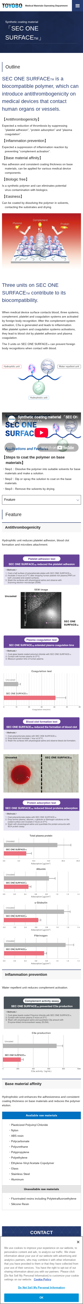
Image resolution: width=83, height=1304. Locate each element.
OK (41, 1297)
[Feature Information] (41, 500)
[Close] (78, 1242)
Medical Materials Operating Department (46, 5)
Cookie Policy (42, 1279)
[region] (41, 1270)
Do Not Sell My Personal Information (41, 1287)
